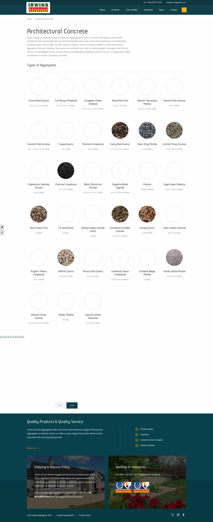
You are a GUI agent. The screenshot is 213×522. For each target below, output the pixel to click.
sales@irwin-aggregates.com (176, 2)
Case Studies (132, 10)
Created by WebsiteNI (65, 515)
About (102, 10)
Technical (148, 10)
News (161, 10)
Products (116, 10)
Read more (32, 448)
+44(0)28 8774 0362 (154, 2)
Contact (173, 10)
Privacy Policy (84, 515)
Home (29, 19)
